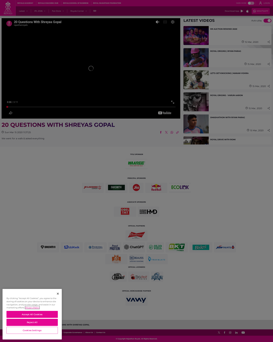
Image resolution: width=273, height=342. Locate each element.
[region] (32, 314)
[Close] (57, 293)
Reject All (32, 322)
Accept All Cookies (32, 314)
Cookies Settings (32, 330)
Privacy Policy (32, 307)
